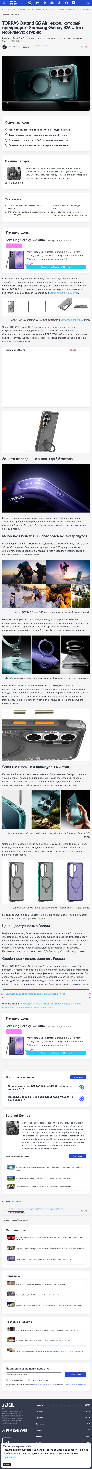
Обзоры (39, 1411)
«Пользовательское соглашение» (43, 1384)
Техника (6, 1220)
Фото (52, 2)
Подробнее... (10, 1456)
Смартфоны (15, 14)
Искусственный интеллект (30, 2)
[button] (88, 3)
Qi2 (12, 1209)
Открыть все (78, 1077)
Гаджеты (6, 14)
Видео (39, 1430)
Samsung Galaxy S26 (71, 319)
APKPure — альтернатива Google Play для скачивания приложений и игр (44, 1186)
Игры (37, 2)
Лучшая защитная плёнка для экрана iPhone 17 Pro (35, 993)
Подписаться (76, 1375)
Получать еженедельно (40, 1380)
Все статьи (77, 1156)
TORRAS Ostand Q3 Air (16, 1212)
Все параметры (14, 246)
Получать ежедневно (16, 1380)
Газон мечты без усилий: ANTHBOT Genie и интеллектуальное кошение (43, 1178)
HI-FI (59, 2)
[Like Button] (86, 46)
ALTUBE (73, 2)
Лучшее (39, 1417)
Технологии (41, 1424)
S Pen (20, 1209)
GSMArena (16, 1201)
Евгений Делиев (14, 47)
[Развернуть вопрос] (81, 1087)
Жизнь (38, 1442)
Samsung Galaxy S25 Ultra (34, 1209)
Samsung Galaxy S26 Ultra (25, 240)
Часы (45, 2)
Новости (39, 1405)
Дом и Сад (66, 2)
